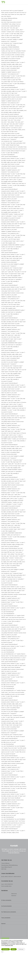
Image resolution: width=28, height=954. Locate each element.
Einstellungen (4, 943)
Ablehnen (13, 949)
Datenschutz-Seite (9, 945)
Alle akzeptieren (5, 949)
